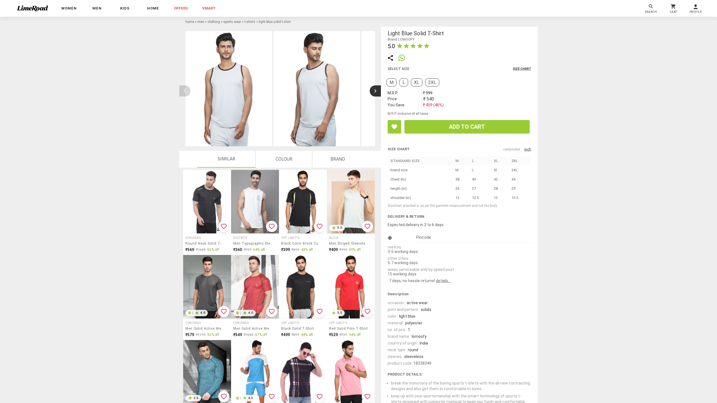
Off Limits (290, 238)
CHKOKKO (193, 238)
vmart (209, 8)
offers (181, 8)
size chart (522, 69)
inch (527, 149)
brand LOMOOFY (401, 39)
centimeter (511, 149)
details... (443, 280)
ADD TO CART (467, 126)
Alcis (333, 238)
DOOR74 (240, 238)
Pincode (423, 237)
